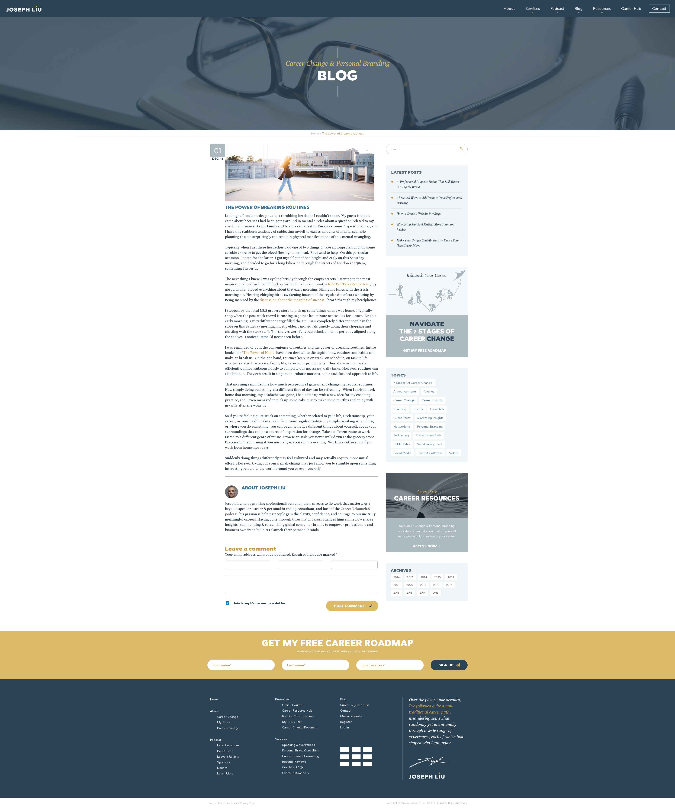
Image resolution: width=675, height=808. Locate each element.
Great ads (437, 409)
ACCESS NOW (425, 546)
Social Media (402, 453)
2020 (409, 585)
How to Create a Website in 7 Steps (419, 213)
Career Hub (631, 8)
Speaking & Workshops (298, 745)
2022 (451, 577)
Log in (344, 727)
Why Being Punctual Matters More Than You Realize (425, 227)
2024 (423, 577)
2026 (396, 577)
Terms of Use (215, 803)
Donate (222, 768)
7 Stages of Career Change (412, 383)
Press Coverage (228, 728)
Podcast (557, 8)
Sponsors (223, 762)
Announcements (405, 391)
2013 (436, 592)
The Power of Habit (258, 353)
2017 (449, 585)
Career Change (403, 400)
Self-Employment (429, 444)
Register (346, 722)
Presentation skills (429, 435)
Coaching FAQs (292, 767)
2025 (410, 577)
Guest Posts (401, 418)
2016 (396, 592)
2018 (436, 585)
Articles (429, 391)
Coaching (399, 409)
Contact (659, 8)
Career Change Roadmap (299, 727)
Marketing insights (430, 418)
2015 (409, 592)
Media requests (351, 716)
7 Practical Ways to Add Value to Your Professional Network (429, 200)
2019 (423, 585)
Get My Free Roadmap (425, 351)
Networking (401, 426)
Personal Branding (430, 426)
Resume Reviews (294, 762)
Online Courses (293, 705)
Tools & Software (430, 453)
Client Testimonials (295, 773)
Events (418, 409)
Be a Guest (225, 751)
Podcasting (401, 435)
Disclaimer (231, 803)
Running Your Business (298, 716)
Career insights (432, 400)
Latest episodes (228, 745)
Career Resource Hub (297, 710)
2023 (437, 577)
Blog (579, 8)
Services (532, 8)
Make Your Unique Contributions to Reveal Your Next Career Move (428, 242)
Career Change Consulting (300, 756)
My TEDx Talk (292, 722)
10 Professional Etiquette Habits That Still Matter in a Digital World (428, 184)
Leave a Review (228, 756)
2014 (422, 592)
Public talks (401, 444)
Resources (602, 8)
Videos (454, 453)
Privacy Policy (248, 803)
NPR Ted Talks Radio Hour (349, 284)
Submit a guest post (354, 705)
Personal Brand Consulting (300, 750)
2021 (396, 585)
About (509, 8)
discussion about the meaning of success (292, 300)
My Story (223, 722)
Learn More (225, 773)
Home (315, 133)
